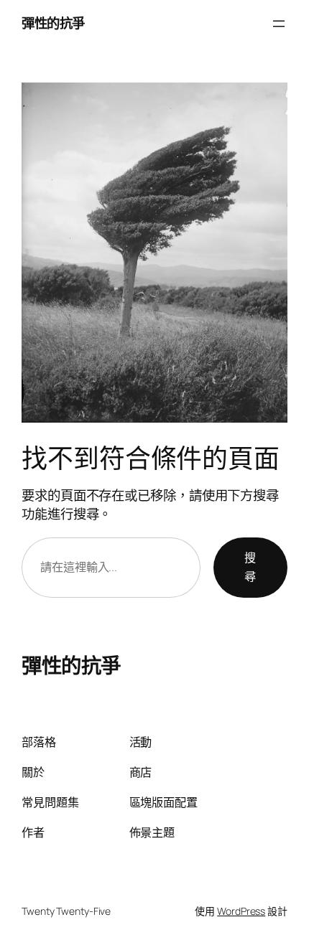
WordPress (241, 911)
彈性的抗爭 (53, 23)
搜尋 (250, 567)
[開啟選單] (278, 23)
